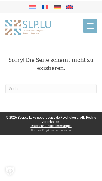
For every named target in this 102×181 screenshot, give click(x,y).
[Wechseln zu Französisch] (45, 7)
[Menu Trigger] (90, 26)
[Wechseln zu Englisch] (69, 7)
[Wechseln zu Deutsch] (57, 7)
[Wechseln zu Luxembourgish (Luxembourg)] (33, 7)
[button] (10, 171)
